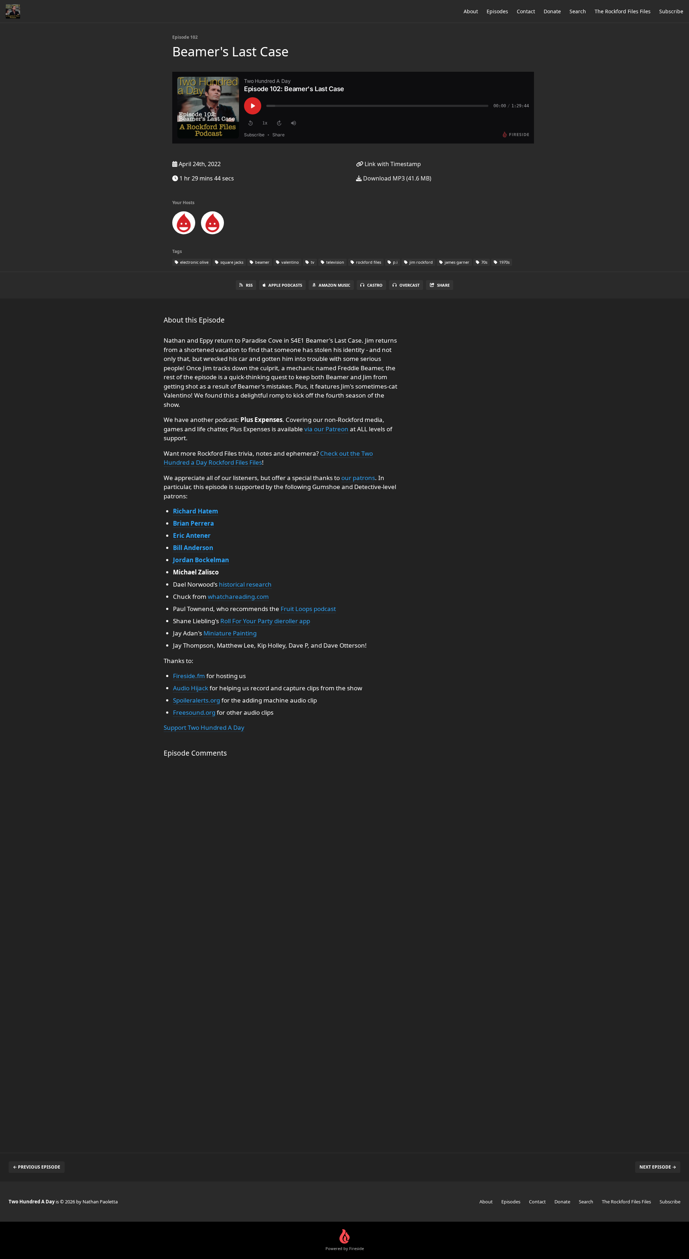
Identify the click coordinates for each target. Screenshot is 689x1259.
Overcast (409, 285)
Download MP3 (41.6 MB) (396, 178)
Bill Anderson (193, 548)
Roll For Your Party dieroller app (265, 621)
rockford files (368, 262)
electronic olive (193, 262)
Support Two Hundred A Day (204, 727)
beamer (261, 262)
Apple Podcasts (285, 285)
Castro (375, 285)
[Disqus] (281, 858)
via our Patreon (326, 429)
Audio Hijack (190, 688)
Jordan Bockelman (201, 560)
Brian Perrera (193, 523)
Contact (526, 11)
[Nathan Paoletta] (212, 224)
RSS (249, 285)
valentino (289, 262)
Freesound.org (194, 712)
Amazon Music (334, 285)
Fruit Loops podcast (308, 609)
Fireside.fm (189, 676)
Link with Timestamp (392, 164)
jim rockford (420, 262)
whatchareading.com (238, 596)
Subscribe (671, 11)
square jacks (231, 262)
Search (578, 11)
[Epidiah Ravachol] (183, 224)
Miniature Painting (230, 633)
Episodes (497, 11)
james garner (456, 262)
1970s (504, 262)
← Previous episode (36, 1167)
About (471, 11)
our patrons (358, 478)
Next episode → (657, 1167)
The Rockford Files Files (623, 11)
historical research (245, 584)
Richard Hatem (195, 511)
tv (312, 262)
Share (443, 285)
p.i (395, 262)
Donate (552, 11)
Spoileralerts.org (196, 700)
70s (483, 262)
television (334, 262)
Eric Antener (192, 535)
